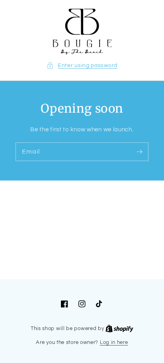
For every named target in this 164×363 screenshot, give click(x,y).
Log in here (114, 342)
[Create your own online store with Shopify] (119, 328)
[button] (82, 66)
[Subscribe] (139, 151)
